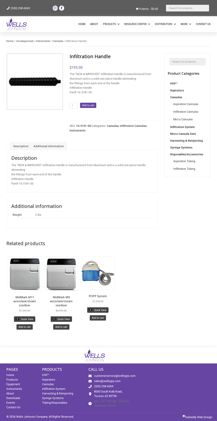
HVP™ (45, 375)
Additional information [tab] (49, 146)
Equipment (13, 384)
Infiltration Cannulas (133, 126)
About (10, 393)
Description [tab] (20, 146)
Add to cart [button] (25, 326)
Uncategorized (25, 41)
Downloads (13, 398)
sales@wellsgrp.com (107, 381)
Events (10, 402)
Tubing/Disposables (54, 402)
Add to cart (88, 105)
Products (12, 379)
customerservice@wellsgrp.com (115, 375)
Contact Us (13, 407)
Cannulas (57, 41)
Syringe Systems (53, 398)
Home (10, 41)
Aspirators (48, 379)
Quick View (27, 319)
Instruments (43, 41)
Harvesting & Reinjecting (57, 393)
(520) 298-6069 (20, 8)
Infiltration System (53, 388)
